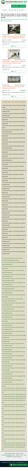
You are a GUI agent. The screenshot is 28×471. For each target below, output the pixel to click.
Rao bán (11, 10)
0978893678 (9, 456)
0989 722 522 (19, 455)
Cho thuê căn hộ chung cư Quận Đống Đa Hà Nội (14, 396)
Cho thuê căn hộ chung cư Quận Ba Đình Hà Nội (14, 443)
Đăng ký (22, 6)
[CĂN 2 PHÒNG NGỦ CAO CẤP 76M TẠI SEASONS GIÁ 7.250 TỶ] (14, 79)
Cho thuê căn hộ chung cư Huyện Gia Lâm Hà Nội (14, 404)
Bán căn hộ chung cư (20, 10)
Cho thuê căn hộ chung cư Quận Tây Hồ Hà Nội (14, 398)
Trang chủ (4, 10)
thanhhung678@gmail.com (8, 455)
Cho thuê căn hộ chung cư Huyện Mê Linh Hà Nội (14, 445)
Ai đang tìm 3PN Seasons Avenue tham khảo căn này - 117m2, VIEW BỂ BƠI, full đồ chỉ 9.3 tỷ (13, 38)
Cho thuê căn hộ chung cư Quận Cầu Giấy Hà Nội (14, 388)
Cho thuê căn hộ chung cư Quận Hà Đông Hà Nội (14, 394)
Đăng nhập (15, 6)
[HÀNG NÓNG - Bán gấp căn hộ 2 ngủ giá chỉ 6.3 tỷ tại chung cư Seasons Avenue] (14, 54)
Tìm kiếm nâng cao (7, 21)
